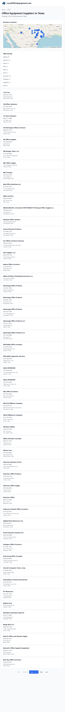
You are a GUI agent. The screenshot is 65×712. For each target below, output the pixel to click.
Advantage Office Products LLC (14, 321)
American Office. (9, 497)
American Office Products (12, 474)
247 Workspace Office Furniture (14, 128)
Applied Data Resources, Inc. (13, 521)
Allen (5, 70)
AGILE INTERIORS (9, 368)
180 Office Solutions (10, 104)
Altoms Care (7, 450)
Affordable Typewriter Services (14, 356)
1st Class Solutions (9, 116)
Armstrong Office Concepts (12, 556)
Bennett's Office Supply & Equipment (16, 648)
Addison (6, 60)
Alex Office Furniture (10, 391)
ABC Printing (7, 172)
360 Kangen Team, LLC (11, 151)
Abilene (6, 57)
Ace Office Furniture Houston (13, 241)
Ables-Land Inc (8, 196)
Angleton (6, 82)
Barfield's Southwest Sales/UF (13, 613)
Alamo (6, 63)
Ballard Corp (7, 603)
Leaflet (46, 47)
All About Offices (9, 427)
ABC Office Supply (9, 163)
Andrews (6, 79)
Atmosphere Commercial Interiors (15, 580)
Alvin (5, 73)
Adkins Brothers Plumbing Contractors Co (18, 276)
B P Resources (8, 591)
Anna (5, 85)
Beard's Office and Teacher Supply (15, 636)
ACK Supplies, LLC (9, 253)
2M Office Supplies (9, 139)
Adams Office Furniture (11, 264)
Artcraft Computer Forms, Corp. (14, 568)
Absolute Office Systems (11, 220)
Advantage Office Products (12, 286)
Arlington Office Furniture (12, 544)
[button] (41, 32)
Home (3, 9)
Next (41, 672)
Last (46, 672)
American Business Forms (12, 462)
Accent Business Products (12, 229)
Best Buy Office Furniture (12, 660)
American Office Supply (11, 486)
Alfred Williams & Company (12, 415)
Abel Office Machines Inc (12, 184)
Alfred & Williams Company (12, 403)
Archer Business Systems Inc (13, 533)
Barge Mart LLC (8, 624)
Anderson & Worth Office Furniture (15, 509)
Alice (5, 66)
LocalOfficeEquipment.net (19, 3)
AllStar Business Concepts (12, 439)
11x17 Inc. (6, 92)
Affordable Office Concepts (12, 344)
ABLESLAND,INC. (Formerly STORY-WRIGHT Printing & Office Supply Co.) (28, 208)
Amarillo (7, 76)
